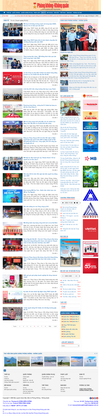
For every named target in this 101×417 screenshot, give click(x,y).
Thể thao (63, 12)
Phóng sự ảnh (77, 12)
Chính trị (6, 378)
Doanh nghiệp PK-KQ (22, 20)
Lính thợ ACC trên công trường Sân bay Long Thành (39, 89)
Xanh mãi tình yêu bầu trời (70, 213)
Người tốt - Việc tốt (28, 380)
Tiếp (50, 326)
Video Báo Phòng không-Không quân (86, 389)
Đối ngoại (50, 12)
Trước (14, 326)
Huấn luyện (26, 376)
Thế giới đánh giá (46, 378)
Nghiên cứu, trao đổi (28, 382)
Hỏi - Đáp (63, 380)
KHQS (24, 378)
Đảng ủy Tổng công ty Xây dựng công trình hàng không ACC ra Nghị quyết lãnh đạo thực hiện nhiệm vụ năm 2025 (40, 259)
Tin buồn (63, 391)
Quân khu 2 (75, 316)
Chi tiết (54, 36)
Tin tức (13, 20)
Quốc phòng (16, 12)
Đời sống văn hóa (28, 389)
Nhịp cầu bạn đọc (65, 387)
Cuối (55, 326)
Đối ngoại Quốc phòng (10, 389)
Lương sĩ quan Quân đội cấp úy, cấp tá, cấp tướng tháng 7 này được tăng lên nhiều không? (69, 153)
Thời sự (9, 12)
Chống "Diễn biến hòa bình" (11, 382)
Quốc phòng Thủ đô (69, 336)
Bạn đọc (69, 12)
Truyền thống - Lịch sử (48, 376)
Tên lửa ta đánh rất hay (69, 289)
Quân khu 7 (75, 321)
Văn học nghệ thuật (28, 391)
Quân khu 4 (75, 319)
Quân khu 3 (66, 319)
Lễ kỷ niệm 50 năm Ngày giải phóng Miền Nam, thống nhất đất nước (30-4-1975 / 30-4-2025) (69, 135)
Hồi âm (62, 389)
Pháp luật (37, 12)
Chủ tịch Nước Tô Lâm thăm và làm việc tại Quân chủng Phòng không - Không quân (69, 147)
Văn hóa (56, 12)
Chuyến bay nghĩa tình (66, 52)
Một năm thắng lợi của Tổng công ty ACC (36, 206)
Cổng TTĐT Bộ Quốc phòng (68, 326)
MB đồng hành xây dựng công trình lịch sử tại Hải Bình (40, 223)
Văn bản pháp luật (65, 378)
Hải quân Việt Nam (68, 334)
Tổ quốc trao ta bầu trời (69, 291)
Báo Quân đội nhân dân (70, 329)
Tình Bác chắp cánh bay (70, 296)
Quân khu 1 (66, 316)
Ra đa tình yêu (27, 393)
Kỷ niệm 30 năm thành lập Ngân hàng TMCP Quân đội (40, 291)
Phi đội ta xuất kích (68, 294)
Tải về (78, 282)
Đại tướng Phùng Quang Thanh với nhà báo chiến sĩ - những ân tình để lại (68, 209)
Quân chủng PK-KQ (27, 12)
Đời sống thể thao (46, 389)
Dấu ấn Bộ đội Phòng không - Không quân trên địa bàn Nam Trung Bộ (68, 129)
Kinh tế (43, 12)
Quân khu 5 (66, 321)
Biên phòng (66, 331)
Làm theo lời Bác (8, 380)
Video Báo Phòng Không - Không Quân (73, 20)
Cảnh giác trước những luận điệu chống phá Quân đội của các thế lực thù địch (69, 190)
